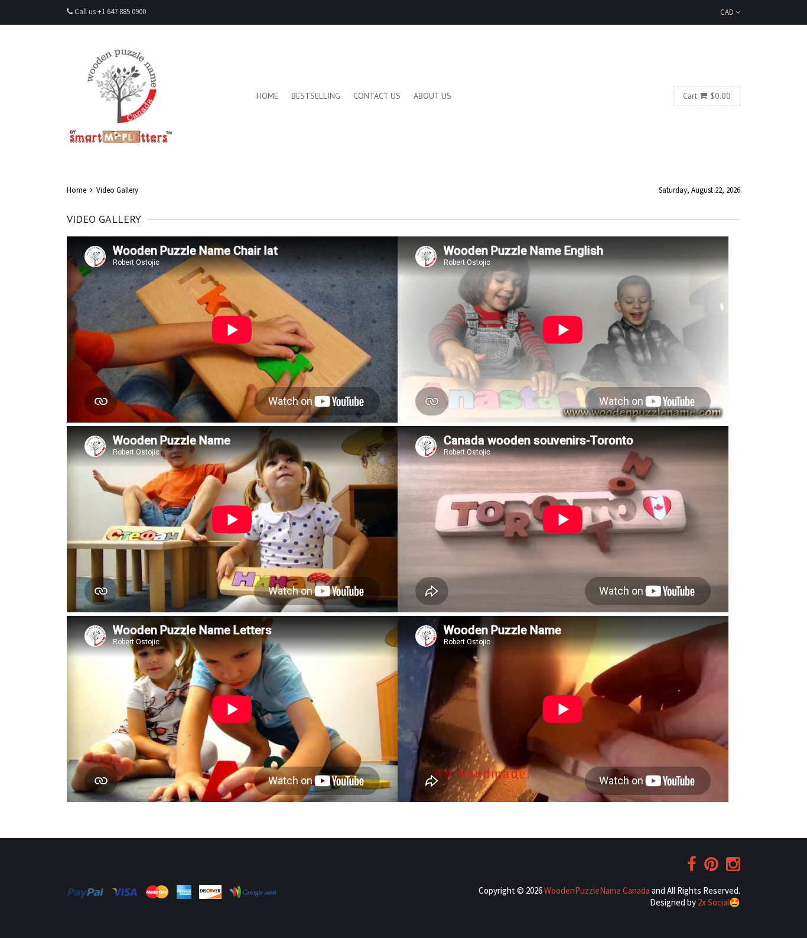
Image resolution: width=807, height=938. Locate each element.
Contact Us (377, 95)
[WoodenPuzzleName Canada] (120, 96)
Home (267, 95)
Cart (707, 95)
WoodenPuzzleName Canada (597, 890)
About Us (432, 95)
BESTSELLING (315, 95)
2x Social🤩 (719, 902)
